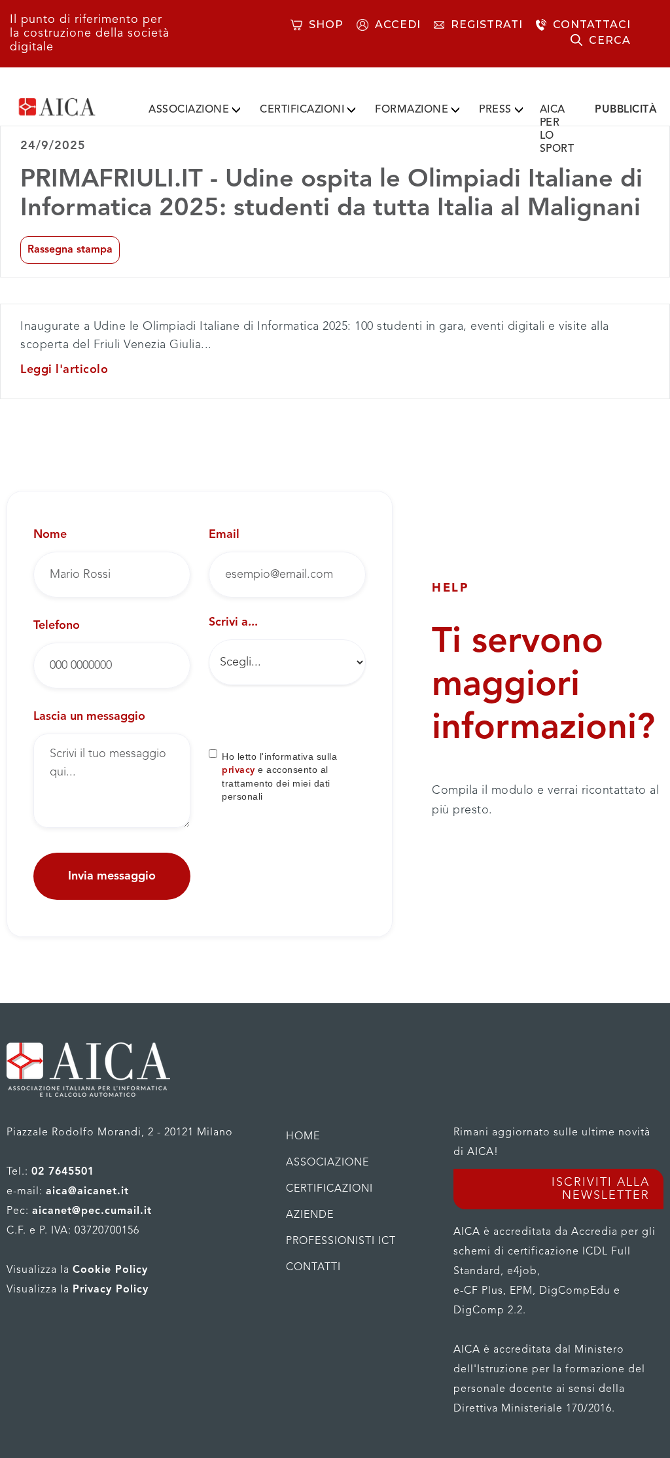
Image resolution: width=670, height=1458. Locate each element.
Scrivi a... (233, 622)
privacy (238, 770)
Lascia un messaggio (89, 716)
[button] (194, 107)
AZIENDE (310, 1215)
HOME (303, 1136)
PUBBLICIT (626, 110)
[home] (74, 107)
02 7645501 (62, 1172)
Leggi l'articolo (64, 370)
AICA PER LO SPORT (557, 129)
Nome (50, 535)
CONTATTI (313, 1267)
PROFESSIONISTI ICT (341, 1241)
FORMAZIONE (411, 110)
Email (224, 535)
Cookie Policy (110, 1270)
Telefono (56, 625)
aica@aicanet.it (87, 1191)
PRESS (495, 110)
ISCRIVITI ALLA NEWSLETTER (601, 1189)
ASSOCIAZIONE (189, 110)
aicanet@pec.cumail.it (92, 1211)
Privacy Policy (111, 1290)
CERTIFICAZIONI (302, 110)
